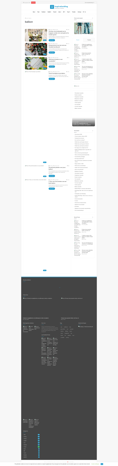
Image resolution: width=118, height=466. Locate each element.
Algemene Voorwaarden (79, 204)
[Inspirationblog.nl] (59, 7)
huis (67, 329)
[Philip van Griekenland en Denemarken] (25, 329)
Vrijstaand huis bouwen (79, 138)
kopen (71, 331)
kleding (66, 331)
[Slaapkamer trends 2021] (25, 421)
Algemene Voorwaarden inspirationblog (82, 208)
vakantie (69, 335)
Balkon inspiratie (78, 108)
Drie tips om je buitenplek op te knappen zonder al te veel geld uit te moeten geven (59, 33)
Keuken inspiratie (78, 94)
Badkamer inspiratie (79, 100)
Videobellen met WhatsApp (80, 193)
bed (70, 326)
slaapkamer (67, 333)
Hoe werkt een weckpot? (80, 140)
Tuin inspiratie (77, 104)
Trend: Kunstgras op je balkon (57, 73)
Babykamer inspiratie (79, 98)
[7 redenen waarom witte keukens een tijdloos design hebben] (77, 62)
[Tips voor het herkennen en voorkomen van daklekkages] (77, 69)
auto (61, 326)
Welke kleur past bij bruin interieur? (82, 145)
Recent (77, 39)
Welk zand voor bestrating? (80, 165)
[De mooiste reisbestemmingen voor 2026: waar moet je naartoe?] (44, 361)
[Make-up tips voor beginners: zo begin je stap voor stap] (55, 342)
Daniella (51, 29)
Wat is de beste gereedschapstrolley (82, 154)
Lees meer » (52, 40)
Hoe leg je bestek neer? (79, 158)
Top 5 (68, 12)
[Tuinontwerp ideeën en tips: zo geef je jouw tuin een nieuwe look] (49, 351)
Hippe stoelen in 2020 (79, 163)
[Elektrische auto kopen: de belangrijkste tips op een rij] (44, 351)
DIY (64, 12)
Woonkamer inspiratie (79, 93)
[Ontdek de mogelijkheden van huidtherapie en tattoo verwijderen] (77, 48)
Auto (59, 12)
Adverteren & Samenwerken (80, 202)
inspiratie (71, 329)
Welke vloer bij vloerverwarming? (81, 167)
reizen (62, 333)
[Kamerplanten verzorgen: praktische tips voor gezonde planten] (55, 361)
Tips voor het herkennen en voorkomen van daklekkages (87, 67)
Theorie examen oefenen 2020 (81, 136)
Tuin (38, 12)
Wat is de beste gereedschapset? (81, 152)
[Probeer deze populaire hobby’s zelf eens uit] (77, 55)
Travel (54, 12)
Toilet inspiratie (78, 102)
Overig (79, 12)
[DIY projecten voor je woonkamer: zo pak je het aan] (49, 342)
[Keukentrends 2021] (37, 328)
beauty (25, 454)
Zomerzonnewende (78, 198)
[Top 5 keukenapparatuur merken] (31, 372)
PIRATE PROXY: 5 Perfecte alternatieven (83, 188)
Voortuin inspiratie (78, 106)
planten (25, 456)
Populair (89, 39)
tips (71, 333)
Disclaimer (77, 206)
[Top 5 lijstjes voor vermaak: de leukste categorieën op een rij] (49, 361)
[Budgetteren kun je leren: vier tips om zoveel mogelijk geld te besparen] (31, 423)
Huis (34, 12)
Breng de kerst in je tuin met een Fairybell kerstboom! (57, 46)
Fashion (43, 12)
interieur (62, 331)
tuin (65, 335)
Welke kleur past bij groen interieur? (82, 143)
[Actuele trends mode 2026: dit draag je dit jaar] (55, 351)
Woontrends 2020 (78, 134)
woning (67, 337)
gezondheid (63, 329)
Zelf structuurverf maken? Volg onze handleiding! (83, 21)
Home (27, 18)
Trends (73, 12)
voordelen (62, 337)
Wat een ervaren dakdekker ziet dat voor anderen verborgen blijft (87, 75)
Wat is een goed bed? (79, 169)
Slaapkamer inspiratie (79, 96)
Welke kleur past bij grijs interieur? (81, 141)
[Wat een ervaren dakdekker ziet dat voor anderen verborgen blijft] (77, 76)
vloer (73, 335)
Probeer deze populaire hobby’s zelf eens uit (86, 53)
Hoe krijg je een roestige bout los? (81, 147)
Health (49, 12)
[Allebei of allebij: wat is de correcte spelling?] (37, 422)
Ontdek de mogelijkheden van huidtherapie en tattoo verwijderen (87, 45)
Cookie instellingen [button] (95, 464)
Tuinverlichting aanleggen (80, 156)
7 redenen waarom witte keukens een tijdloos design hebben (87, 60)
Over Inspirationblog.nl (89, 2)
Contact (76, 200)
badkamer (66, 326)
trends (62, 335)
